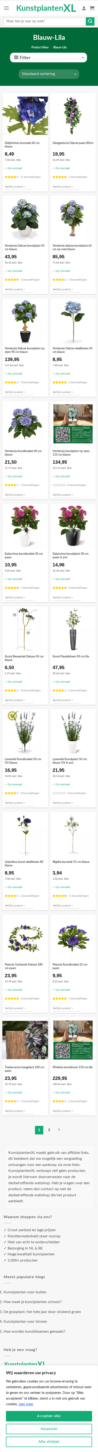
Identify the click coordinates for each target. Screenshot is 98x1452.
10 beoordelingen (30, 690)
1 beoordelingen (78, 177)
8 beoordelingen (78, 588)
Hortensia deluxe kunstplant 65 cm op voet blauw (72, 248)
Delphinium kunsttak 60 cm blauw (22, 145)
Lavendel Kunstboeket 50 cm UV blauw (23, 761)
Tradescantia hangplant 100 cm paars (24, 1069)
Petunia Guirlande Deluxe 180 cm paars (24, 966)
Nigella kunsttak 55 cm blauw (71, 862)
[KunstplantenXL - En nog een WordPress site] (46, 8)
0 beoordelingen (76, 485)
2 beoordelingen (30, 279)
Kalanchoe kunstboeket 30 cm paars (24, 556)
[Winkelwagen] (92, 8)
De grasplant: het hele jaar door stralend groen (42, 1312)
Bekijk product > (15, 186)
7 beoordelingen (29, 485)
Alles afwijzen (49, 1441)
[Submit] (90, 21)
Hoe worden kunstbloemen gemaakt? (34, 1331)
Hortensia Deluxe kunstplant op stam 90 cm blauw (24, 350)
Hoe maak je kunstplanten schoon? (33, 1302)
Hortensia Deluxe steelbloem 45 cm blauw (73, 350)
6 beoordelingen (77, 690)
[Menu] (6, 8)
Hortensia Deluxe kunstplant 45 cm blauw (24, 248)
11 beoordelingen (30, 177)
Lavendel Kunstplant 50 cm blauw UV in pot (70, 761)
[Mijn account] (84, 8)
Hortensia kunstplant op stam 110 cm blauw (71, 453)
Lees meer (26, 1404)
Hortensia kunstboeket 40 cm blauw (23, 453)
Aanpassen (49, 1429)
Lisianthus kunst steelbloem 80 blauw (24, 864)
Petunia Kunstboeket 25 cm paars (70, 966)
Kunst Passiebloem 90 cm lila (71, 656)
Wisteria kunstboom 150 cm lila (73, 1067)
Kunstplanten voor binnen (25, 1321)
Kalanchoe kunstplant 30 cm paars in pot (70, 556)
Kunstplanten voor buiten (25, 1292)
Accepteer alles (49, 1416)
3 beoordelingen (29, 382)
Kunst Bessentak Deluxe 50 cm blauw (24, 658)
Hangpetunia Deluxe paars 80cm (73, 143)
